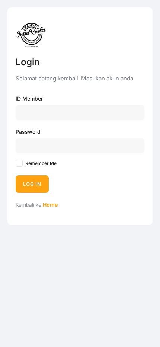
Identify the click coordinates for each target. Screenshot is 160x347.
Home (50, 204)
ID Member (29, 98)
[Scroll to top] (149, 327)
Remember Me (41, 163)
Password (28, 131)
